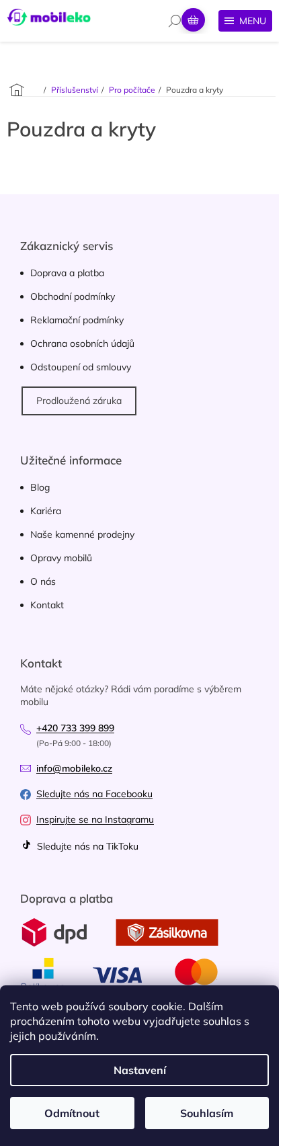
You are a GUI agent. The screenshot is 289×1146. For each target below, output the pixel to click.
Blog (40, 487)
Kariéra (45, 511)
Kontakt (47, 605)
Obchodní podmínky (72, 296)
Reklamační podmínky (77, 320)
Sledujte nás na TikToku (86, 846)
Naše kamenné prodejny (82, 534)
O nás (43, 581)
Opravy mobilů (61, 558)
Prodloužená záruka (79, 401)
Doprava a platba (67, 273)
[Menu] (245, 21)
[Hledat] (174, 20)
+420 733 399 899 (75, 728)
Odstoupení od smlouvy (80, 367)
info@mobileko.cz (74, 768)
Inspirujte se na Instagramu (95, 819)
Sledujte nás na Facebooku (94, 794)
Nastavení (140, 1070)
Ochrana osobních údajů (82, 343)
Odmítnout (71, 1113)
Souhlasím (206, 1113)
